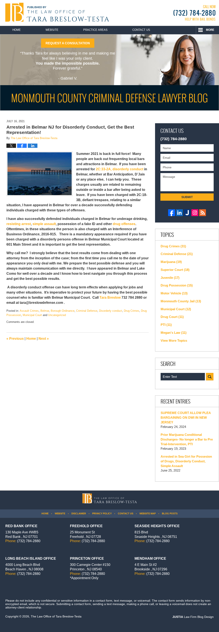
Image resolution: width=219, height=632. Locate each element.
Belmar (44, 310)
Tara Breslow (110, 297)
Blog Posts (170, 513)
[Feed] (202, 212)
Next (43, 338)
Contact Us (141, 29)
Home (16, 29)
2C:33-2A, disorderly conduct (120, 169)
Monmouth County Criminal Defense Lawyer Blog (56, 12)
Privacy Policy (102, 513)
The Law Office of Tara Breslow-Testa (56, 616)
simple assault (44, 224)
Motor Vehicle (174, 293)
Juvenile (170, 277)
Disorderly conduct (110, 310)
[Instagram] (194, 212)
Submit (187, 197)
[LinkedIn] (179, 212)
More (210, 29)
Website (52, 29)
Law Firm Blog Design (193, 617)
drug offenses (124, 224)
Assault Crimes (29, 310)
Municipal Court (32, 315)
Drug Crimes (131, 310)
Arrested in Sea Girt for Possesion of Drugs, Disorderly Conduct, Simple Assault (186, 461)
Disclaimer (78, 513)
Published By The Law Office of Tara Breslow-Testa (194, 13)
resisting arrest (18, 224)
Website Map (147, 513)
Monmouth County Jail (181, 301)
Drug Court (172, 317)
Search (209, 376)
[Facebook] (171, 212)
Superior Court (175, 269)
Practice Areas (95, 29)
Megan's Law (173, 332)
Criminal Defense (86, 310)
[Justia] (187, 212)
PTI (166, 324)
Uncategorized (57, 315)
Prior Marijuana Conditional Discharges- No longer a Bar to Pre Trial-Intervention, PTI (187, 439)
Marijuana (171, 262)
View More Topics (174, 340)
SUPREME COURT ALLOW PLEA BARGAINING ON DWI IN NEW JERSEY (186, 417)
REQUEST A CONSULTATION (68, 43)
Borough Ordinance (62, 310)
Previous (15, 338)
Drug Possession (177, 285)
